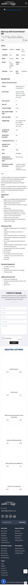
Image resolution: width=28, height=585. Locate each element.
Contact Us (4, 570)
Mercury (4, 37)
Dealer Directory (19, 548)
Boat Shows (18, 538)
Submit (14, 342)
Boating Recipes (5, 557)
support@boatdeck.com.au (8, 511)
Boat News (17, 531)
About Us (3, 568)
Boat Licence (4, 553)
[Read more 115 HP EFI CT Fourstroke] (14, 477)
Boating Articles (19, 540)
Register (3, 566)
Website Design (19, 553)
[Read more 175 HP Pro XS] (14, 383)
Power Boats (19, 36)
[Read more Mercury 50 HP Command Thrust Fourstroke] (14, 406)
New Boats (13, 36)
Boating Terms (5, 555)
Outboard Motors (5, 542)
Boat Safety (4, 551)
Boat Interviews (19, 533)
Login (2, 563)
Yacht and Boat (10, 582)
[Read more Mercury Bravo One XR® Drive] (14, 454)
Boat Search (4, 531)
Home (2, 36)
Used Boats (4, 533)
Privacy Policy (4, 573)
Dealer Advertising (19, 551)
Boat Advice (4, 548)
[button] (25, 583)
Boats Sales (7, 36)
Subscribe (22, 522)
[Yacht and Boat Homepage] (8, 3)
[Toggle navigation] (26, 3)
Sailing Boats (4, 540)
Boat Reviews (18, 535)
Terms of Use (4, 575)
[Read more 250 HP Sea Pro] (14, 360)
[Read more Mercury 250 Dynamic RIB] (14, 431)
